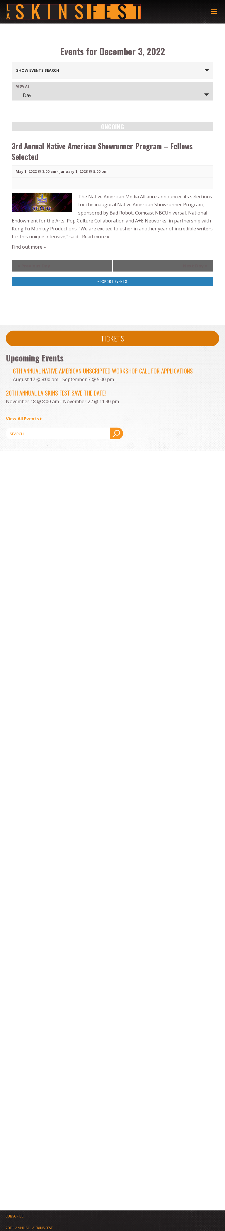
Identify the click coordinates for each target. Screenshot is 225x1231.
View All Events (22, 418)
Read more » (95, 236)
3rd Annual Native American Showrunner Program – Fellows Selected (102, 151)
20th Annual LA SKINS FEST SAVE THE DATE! (56, 392)
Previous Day (34, 266)
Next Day (195, 266)
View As (23, 86)
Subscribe (14, 1216)
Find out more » (29, 247)
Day (27, 95)
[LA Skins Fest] (108, 12)
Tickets (112, 338)
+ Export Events (112, 281)
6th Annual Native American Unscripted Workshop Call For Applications (103, 370)
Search (116, 433)
